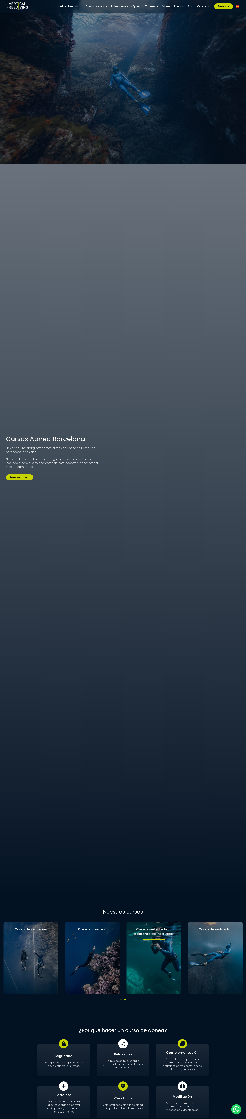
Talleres (150, 6)
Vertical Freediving (69, 6)
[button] (121, 999)
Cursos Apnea (95, 6)
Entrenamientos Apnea (126, 6)
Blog (190, 6)
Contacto (203, 6)
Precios (179, 6)
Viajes (166, 6)
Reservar (223, 6)
